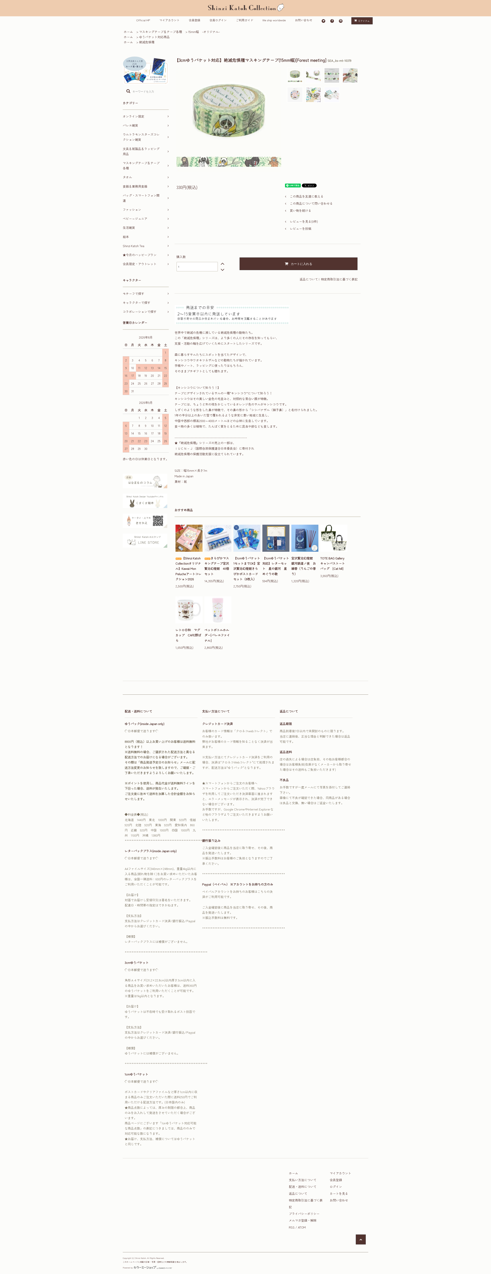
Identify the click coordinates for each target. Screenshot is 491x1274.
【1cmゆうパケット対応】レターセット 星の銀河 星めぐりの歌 (275, 566)
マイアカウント (169, 20)
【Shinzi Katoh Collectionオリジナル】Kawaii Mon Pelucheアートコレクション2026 (188, 568)
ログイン (336, 1186)
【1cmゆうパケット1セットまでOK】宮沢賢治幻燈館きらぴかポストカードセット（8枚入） (246, 568)
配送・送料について (302, 1186)
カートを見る (339, 1193)
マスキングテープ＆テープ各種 (160, 31)
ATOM (302, 1227)
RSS (292, 1227)
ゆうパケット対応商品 (154, 37)
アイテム (364, 21)
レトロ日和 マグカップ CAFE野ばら (188, 635)
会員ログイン (218, 20)
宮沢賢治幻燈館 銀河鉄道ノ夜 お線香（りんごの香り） (303, 566)
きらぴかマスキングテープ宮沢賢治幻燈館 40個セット (216, 566)
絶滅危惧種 (146, 42)
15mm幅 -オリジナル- (204, 31)
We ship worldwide (274, 20)
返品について (309, 279)
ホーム (128, 31)
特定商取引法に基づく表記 (339, 279)
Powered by (128, 1267)
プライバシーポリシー (304, 1213)
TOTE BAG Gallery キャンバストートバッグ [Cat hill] (333, 563)
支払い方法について (302, 1180)
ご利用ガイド (244, 20)
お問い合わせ (303, 20)
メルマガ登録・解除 (302, 1220)
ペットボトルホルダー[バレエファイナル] (217, 635)
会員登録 (194, 20)
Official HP (143, 20)
